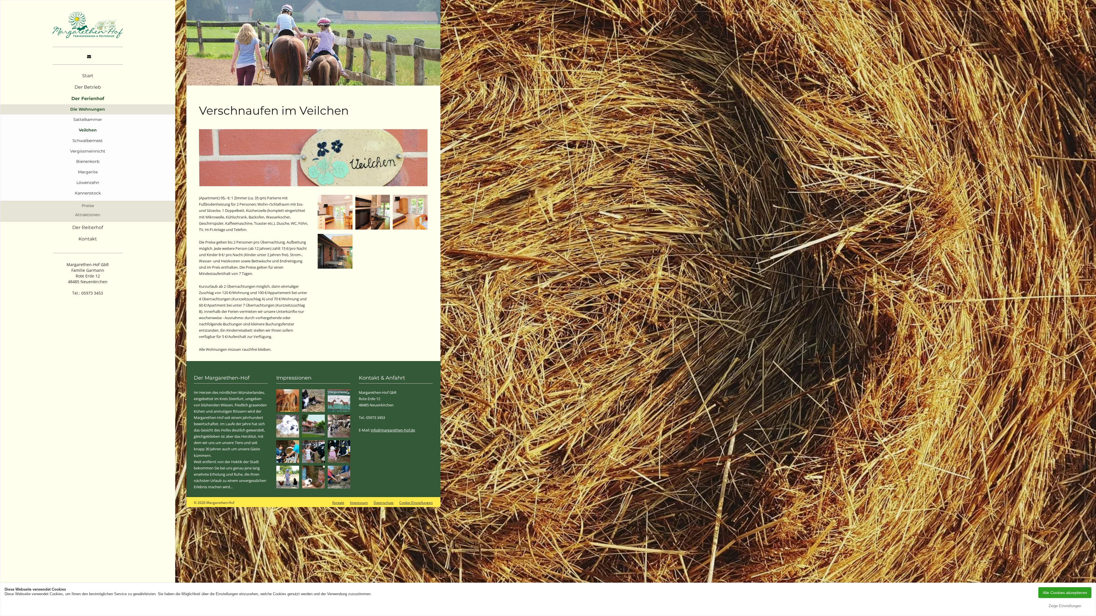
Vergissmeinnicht (87, 151)
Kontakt (87, 239)
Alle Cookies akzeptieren (1065, 592)
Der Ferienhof (87, 98)
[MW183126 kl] (339, 477)
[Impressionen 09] (339, 400)
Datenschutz (384, 502)
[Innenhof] (313, 426)
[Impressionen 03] (288, 400)
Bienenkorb (87, 161)
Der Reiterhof (87, 227)
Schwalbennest (87, 140)
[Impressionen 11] (288, 426)
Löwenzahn (87, 182)
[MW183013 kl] (288, 451)
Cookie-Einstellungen (416, 502)
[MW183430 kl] (313, 451)
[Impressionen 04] (313, 400)
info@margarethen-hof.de (393, 430)
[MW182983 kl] (288, 477)
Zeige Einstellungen (1065, 606)
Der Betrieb (87, 87)
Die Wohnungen (87, 109)
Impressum (359, 502)
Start (87, 75)
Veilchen (88, 130)
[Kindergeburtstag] (339, 426)
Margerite (88, 172)
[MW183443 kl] (339, 451)
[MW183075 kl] (313, 477)
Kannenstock (88, 193)
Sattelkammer (87, 119)
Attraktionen (87, 214)
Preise (88, 205)
